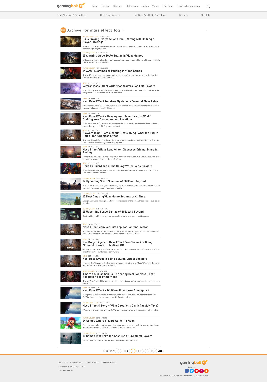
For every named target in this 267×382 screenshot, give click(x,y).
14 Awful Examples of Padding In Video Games (112, 71)
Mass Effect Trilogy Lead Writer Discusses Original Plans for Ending (121, 151)
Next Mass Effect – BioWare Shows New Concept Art (116, 290)
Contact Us (62, 366)
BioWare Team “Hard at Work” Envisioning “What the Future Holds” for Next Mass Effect (120, 134)
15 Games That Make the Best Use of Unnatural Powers (117, 336)
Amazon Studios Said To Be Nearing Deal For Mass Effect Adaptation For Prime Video (118, 275)
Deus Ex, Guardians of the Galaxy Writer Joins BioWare (117, 166)
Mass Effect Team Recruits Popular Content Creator (115, 227)
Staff (83, 366)
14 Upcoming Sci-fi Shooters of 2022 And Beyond (114, 181)
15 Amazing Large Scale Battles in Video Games (113, 55)
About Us (73, 366)
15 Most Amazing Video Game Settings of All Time (114, 196)
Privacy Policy (77, 362)
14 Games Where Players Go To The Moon (109, 320)
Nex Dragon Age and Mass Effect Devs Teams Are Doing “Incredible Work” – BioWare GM (117, 244)
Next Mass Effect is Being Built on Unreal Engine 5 (115, 258)
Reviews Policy (92, 362)
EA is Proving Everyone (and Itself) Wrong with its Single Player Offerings (118, 41)
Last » (160, 351)
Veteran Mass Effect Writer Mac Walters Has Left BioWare (119, 86)
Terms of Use (63, 362)
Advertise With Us (65, 370)
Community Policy (109, 362)
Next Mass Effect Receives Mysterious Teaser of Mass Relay (120, 101)
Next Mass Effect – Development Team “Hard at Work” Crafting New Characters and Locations (117, 118)
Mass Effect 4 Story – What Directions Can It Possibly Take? (121, 305)
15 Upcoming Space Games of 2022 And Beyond (113, 211)
